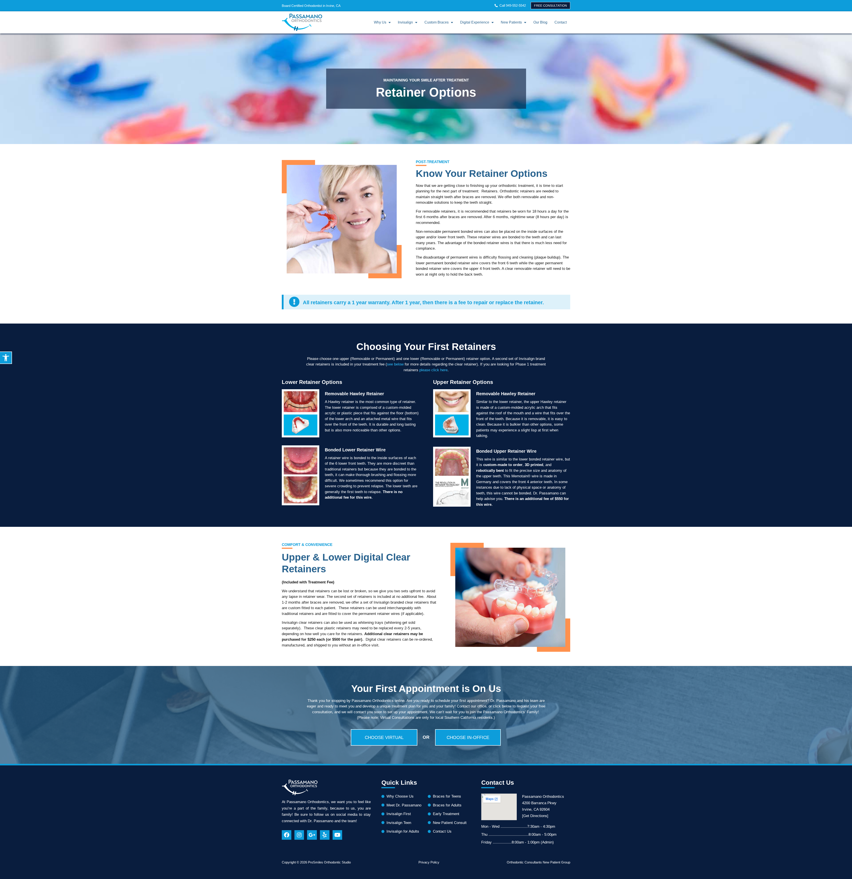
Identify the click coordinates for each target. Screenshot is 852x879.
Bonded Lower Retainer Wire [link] (355, 449)
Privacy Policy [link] (428, 862)
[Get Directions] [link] (535, 816)
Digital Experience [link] (474, 22)
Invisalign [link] (405, 22)
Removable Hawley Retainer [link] (354, 393)
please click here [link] (433, 370)
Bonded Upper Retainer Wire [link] (506, 451)
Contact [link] (560, 22)
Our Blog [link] (540, 22)
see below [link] (395, 364)
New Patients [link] (511, 22)
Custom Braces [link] (436, 22)
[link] (6, 358)
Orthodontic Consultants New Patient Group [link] (538, 862)
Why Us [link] (380, 22)
